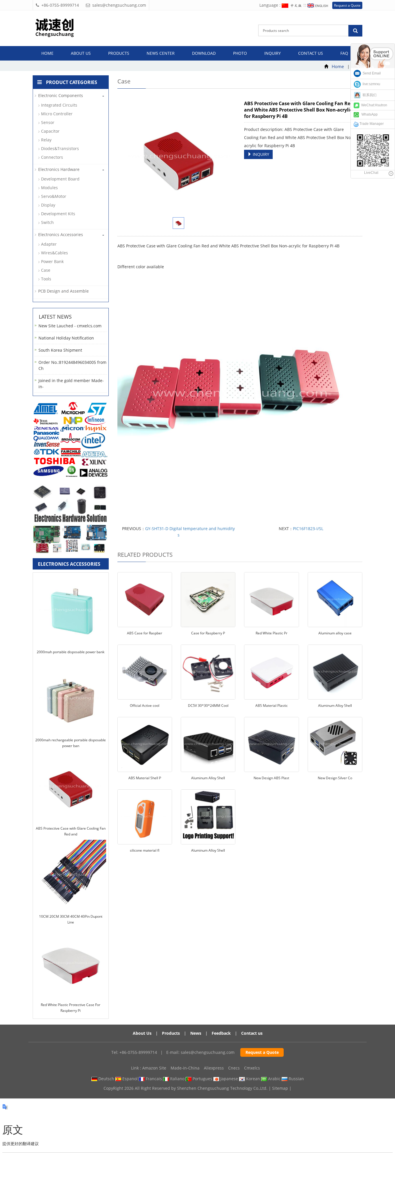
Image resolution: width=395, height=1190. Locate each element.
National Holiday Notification (66, 338)
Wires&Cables (54, 252)
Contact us (310, 53)
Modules (49, 187)
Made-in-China (185, 1068)
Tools (46, 279)
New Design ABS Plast (271, 777)
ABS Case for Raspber (144, 633)
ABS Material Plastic (271, 705)
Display (48, 205)
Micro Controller (57, 113)
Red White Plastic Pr (271, 633)
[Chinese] (293, 5)
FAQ (344, 53)
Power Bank (52, 261)
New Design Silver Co (335, 777)
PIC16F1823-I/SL (308, 528)
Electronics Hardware (59, 169)
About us (81, 53)
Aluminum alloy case (335, 633)
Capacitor (50, 131)
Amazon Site (154, 1068)
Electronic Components (60, 95)
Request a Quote (347, 5)
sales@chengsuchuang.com (208, 1052)
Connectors (52, 157)
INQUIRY (260, 154)
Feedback (221, 1033)
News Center (161, 53)
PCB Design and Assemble (63, 291)
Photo (240, 53)
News (195, 1033)
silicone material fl (144, 850)
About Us (142, 1033)
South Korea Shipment (60, 350)
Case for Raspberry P (208, 633)
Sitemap (280, 1088)
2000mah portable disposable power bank (70, 651)
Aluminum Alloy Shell (335, 705)
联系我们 (368, 95)
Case (45, 270)
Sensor (47, 122)
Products (118, 53)
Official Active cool (144, 705)
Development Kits (58, 213)
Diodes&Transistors (60, 148)
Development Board (60, 179)
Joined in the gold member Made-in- (71, 383)
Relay (46, 140)
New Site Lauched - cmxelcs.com (69, 325)
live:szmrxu (370, 84)
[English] (318, 5)
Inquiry (272, 53)
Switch (47, 222)
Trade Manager (371, 124)
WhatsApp (368, 114)
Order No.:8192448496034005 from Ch (72, 365)
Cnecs (234, 1068)
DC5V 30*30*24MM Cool (208, 705)
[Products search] (355, 30)
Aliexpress (214, 1068)
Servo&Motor (53, 196)
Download (204, 53)
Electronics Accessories (60, 234)
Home (47, 53)
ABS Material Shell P (144, 777)
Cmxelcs (252, 1068)
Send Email (371, 73)
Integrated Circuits (59, 105)
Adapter (49, 244)
